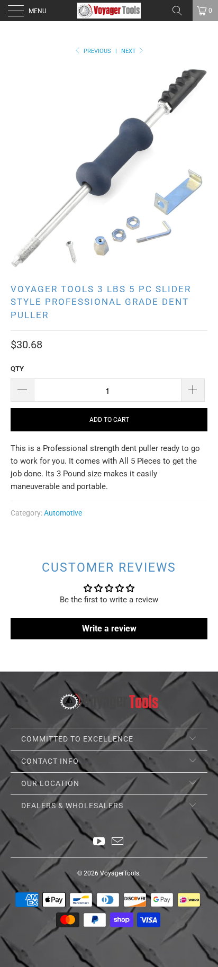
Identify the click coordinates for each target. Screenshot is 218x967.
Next (129, 51)
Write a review (109, 628)
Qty (17, 369)
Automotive (63, 513)
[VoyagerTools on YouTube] (99, 842)
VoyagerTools (119, 873)
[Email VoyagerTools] (118, 842)
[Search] (180, 10)
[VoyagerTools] (109, 10)
